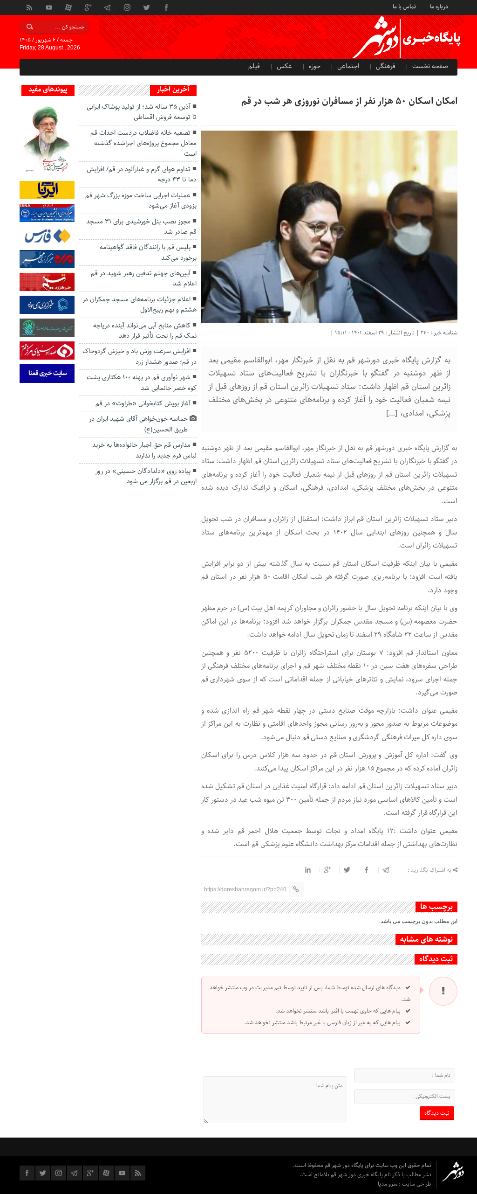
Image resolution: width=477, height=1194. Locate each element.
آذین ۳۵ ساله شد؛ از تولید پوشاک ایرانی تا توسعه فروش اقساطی (142, 112)
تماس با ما (404, 6)
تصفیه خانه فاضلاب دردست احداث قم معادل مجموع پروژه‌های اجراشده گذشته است (143, 143)
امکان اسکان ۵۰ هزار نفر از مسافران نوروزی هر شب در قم (349, 101)
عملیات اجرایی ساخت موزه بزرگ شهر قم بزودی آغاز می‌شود (141, 200)
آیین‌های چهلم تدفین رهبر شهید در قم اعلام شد (144, 278)
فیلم (254, 66)
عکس (284, 66)
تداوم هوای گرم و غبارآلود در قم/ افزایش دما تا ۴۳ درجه (142, 174)
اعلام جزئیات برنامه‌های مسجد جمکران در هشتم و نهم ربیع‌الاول (139, 304)
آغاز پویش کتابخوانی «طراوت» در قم (143, 403)
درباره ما (439, 6)
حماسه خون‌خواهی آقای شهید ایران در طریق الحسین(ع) (138, 424)
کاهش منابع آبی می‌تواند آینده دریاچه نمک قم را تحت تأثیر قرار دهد (145, 330)
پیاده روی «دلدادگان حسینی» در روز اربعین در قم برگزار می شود (146, 476)
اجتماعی (348, 66)
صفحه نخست (430, 66)
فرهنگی (385, 66)
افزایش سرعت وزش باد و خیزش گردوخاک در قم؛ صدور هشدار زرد (139, 356)
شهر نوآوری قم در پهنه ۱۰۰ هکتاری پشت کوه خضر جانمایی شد (142, 382)
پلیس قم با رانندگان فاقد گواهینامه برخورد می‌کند (148, 252)
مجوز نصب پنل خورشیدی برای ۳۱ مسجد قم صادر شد (141, 226)
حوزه (314, 66)
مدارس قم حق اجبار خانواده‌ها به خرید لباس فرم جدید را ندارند (144, 450)
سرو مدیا (388, 1184)
